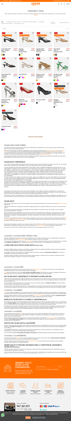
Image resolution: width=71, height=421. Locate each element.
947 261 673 (4, 1)
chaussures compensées (45, 154)
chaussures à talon (61, 203)
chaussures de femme (41, 225)
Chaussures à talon (21, 239)
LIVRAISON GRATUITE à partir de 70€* (61, 1)
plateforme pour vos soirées (19, 219)
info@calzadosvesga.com (15, 1)
